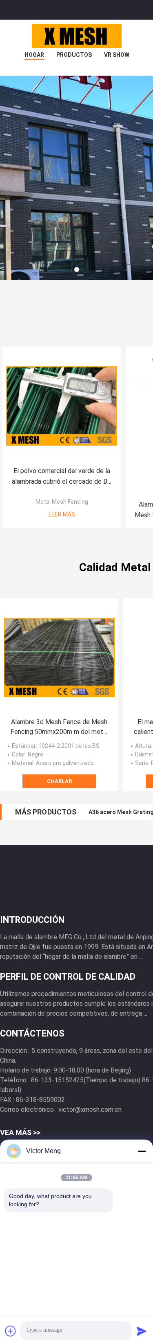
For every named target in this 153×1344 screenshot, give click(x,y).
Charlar (59, 781)
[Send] (141, 1331)
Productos (74, 55)
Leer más (62, 514)
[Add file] (10, 1331)
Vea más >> (20, 1132)
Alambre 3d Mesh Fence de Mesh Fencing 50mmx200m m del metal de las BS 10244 (59, 727)
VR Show (116, 55)
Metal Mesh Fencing (61, 501)
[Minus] (141, 1151)
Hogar (34, 55)
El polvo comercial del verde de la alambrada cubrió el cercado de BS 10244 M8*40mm (61, 477)
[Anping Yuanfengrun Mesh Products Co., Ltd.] (77, 36)
